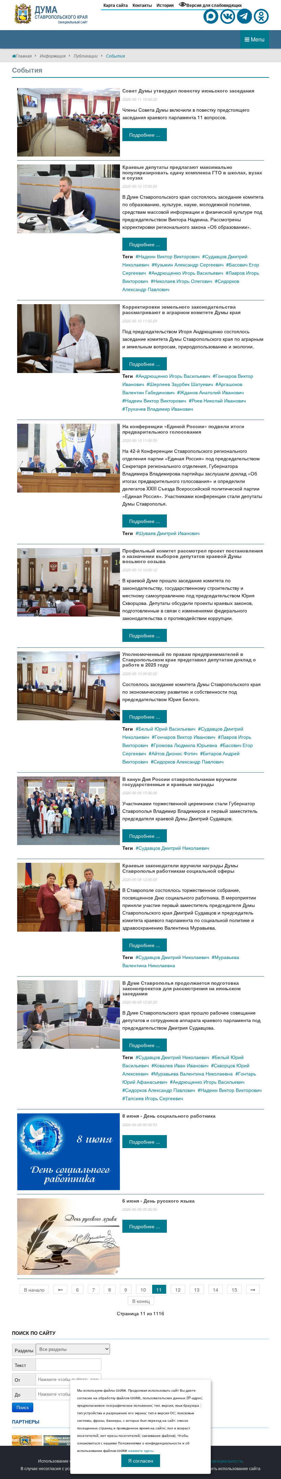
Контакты (142, 5)
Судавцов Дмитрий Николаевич (173, 847)
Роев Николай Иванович (219, 400)
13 (196, 1289)
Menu (257, 39)
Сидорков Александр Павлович (188, 761)
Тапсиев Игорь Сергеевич (154, 1098)
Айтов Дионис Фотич (174, 753)
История (165, 5)
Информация (52, 56)
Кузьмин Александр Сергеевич (189, 264)
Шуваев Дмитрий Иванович (168, 533)
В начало (34, 1289)
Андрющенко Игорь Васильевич (187, 272)
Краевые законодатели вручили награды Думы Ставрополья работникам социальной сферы (180, 868)
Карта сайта (115, 5)
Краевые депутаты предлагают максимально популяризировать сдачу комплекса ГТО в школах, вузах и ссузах (192, 172)
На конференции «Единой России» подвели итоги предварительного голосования (183, 429)
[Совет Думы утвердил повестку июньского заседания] (68, 121)
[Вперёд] (253, 1289)
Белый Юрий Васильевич (166, 728)
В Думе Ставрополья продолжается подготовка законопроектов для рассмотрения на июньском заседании (181, 988)
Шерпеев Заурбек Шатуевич (181, 384)
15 (234, 1289)
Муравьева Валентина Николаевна (193, 1073)
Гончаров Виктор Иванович (185, 736)
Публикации (86, 56)
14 (215, 1289)
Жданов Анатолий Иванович (212, 392)
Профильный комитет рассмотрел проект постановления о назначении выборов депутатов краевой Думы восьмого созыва (192, 555)
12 (178, 1289)
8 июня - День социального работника (169, 1115)
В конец (141, 1300)
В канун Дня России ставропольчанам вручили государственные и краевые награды (179, 781)
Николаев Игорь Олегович (183, 280)
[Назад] (60, 1289)
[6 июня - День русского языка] (68, 1235)
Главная (24, 56)
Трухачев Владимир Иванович (159, 408)
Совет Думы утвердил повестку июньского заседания (188, 90)
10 (143, 1289)
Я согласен (140, 1460)
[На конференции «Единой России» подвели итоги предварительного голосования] (68, 457)
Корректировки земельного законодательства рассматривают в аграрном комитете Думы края (181, 309)
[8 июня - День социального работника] (68, 1150)
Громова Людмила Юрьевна (185, 745)
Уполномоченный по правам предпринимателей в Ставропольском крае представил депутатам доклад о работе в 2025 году (189, 659)
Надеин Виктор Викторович (168, 256)
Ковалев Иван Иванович (181, 1065)
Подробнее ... (144, 134)
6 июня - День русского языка (158, 1200)
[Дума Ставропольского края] (51, 12)
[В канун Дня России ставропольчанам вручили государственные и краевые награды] (68, 809)
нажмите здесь (140, 1450)
